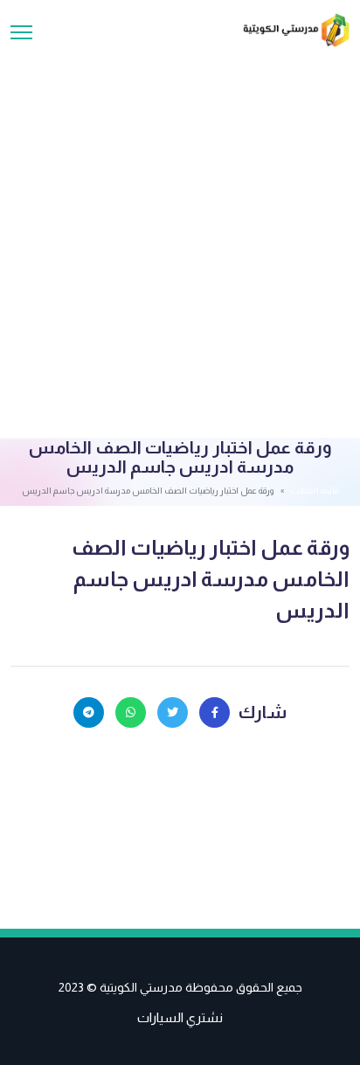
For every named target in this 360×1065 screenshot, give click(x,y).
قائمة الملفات (314, 490)
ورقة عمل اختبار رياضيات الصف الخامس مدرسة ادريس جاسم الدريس (211, 579)
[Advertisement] (180, 236)
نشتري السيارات (180, 1017)
